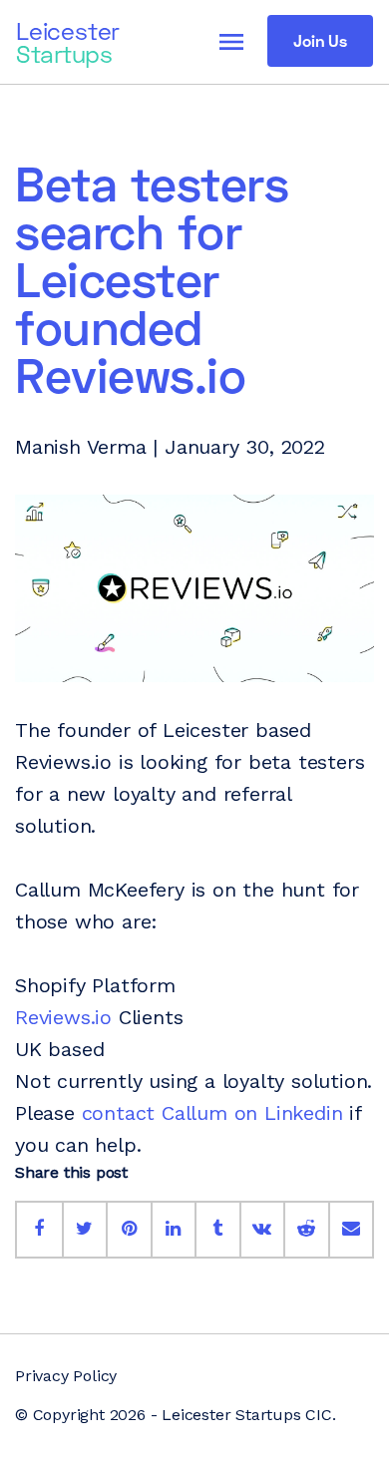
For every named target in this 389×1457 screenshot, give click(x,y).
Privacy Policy (66, 1375)
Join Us (320, 40)
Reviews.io (63, 1017)
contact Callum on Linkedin (212, 1113)
